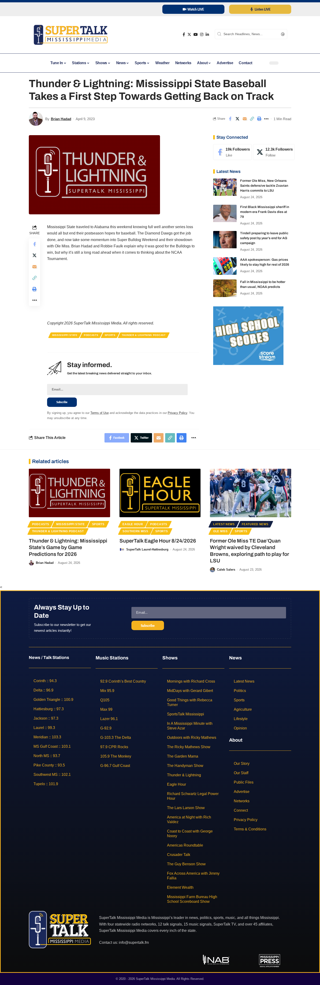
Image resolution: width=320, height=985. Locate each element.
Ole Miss (220, 531)
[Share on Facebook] (230, 119)
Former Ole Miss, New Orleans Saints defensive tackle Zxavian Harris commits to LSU (264, 186)
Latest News (224, 524)
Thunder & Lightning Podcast (144, 335)
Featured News (255, 524)
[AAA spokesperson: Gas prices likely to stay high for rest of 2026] (225, 266)
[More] (266, 119)
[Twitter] (189, 34)
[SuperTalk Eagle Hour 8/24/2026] (160, 493)
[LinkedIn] (207, 34)
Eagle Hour (133, 524)
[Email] (244, 119)
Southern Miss (135, 531)
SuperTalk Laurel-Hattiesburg (147, 549)
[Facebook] (184, 34)
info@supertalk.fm (134, 942)
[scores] (248, 335)
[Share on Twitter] (237, 119)
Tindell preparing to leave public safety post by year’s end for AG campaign (264, 238)
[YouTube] (195, 34)
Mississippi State (65, 335)
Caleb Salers (226, 569)
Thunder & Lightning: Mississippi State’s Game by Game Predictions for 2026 (68, 547)
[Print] (259, 119)
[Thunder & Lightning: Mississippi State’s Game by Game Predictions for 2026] (69, 493)
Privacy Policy (177, 413)
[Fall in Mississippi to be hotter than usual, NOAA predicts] (225, 288)
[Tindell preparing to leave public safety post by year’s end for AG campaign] (225, 240)
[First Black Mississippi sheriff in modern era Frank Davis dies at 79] (225, 213)
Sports (110, 335)
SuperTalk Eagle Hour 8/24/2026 (157, 541)
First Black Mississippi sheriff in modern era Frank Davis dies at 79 (264, 212)
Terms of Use (99, 413)
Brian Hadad (61, 119)
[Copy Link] (252, 119)
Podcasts (91, 335)
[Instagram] (202, 34)
